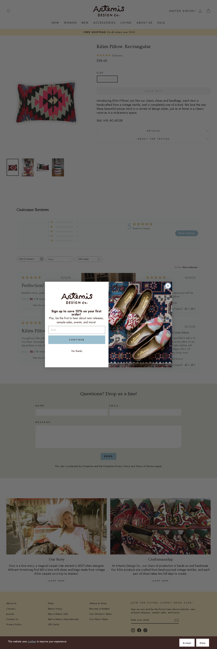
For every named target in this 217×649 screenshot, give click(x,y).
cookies (32, 641)
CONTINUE (77, 339)
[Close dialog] (168, 286)
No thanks (76, 351)
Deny (203, 643)
